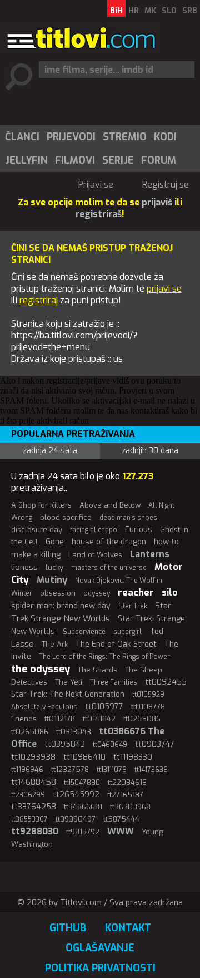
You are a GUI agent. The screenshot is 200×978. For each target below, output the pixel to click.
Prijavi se (95, 184)
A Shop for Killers (41, 505)
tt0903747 (154, 744)
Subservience (84, 631)
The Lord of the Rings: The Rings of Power (104, 656)
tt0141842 (99, 719)
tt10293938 (33, 757)
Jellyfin (26, 160)
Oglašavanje (100, 948)
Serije (118, 160)
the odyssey (40, 669)
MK (150, 11)
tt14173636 (151, 769)
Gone (55, 542)
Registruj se (165, 184)
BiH (116, 11)
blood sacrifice (66, 517)
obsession (58, 593)
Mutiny (52, 580)
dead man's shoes (128, 517)
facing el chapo (93, 529)
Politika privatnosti (100, 968)
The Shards (97, 670)
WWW (120, 831)
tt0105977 (104, 706)
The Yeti (68, 682)
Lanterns (149, 554)
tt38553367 (29, 819)
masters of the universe (109, 567)
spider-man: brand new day (61, 606)
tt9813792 (82, 832)
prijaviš (157, 202)
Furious (138, 529)
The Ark (55, 644)
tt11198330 (132, 757)
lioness (24, 567)
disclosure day (36, 529)
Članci (22, 137)
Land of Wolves (95, 554)
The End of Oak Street (116, 644)
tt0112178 (59, 719)
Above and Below (110, 505)
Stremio (125, 137)
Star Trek (132, 606)
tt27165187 (125, 794)
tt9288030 (34, 831)
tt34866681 (83, 807)
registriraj (38, 300)
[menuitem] (21, 137)
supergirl (127, 631)
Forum (158, 160)
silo (170, 592)
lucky (54, 567)
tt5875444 (121, 819)
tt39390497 (76, 819)
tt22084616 (127, 782)
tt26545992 (76, 794)
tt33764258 (33, 807)
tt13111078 (112, 769)
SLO (169, 11)
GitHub (67, 928)
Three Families (113, 682)
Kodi (165, 137)
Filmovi (75, 160)
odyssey (96, 593)
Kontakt (128, 928)
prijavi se (164, 288)
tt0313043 (73, 731)
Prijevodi (71, 137)
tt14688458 (33, 782)
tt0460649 (110, 744)
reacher (136, 592)
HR (133, 11)
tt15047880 (82, 782)
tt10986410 (84, 757)
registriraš (99, 214)
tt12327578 (70, 769)
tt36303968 (130, 807)
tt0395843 (64, 744)
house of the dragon (109, 542)
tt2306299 (28, 794)
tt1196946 (27, 769)
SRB (189, 11)
